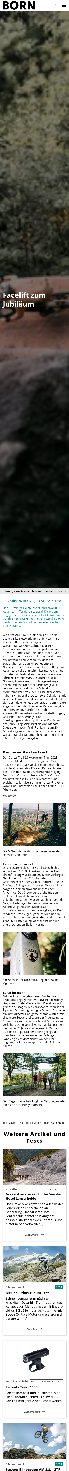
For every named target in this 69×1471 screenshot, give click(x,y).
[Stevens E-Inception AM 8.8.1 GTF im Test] (34, 1441)
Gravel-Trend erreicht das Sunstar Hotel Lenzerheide (34, 1196)
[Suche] (55, 5)
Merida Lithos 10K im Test (27, 1293)
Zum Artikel (32, 1234)
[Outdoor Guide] (19, 5)
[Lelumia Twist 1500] (34, 1359)
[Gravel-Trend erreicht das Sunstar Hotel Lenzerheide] (34, 1167)
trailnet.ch (9, 796)
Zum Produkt (32, 1411)
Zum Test (33, 1329)
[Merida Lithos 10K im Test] (34, 1264)
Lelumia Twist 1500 (22, 1387)
